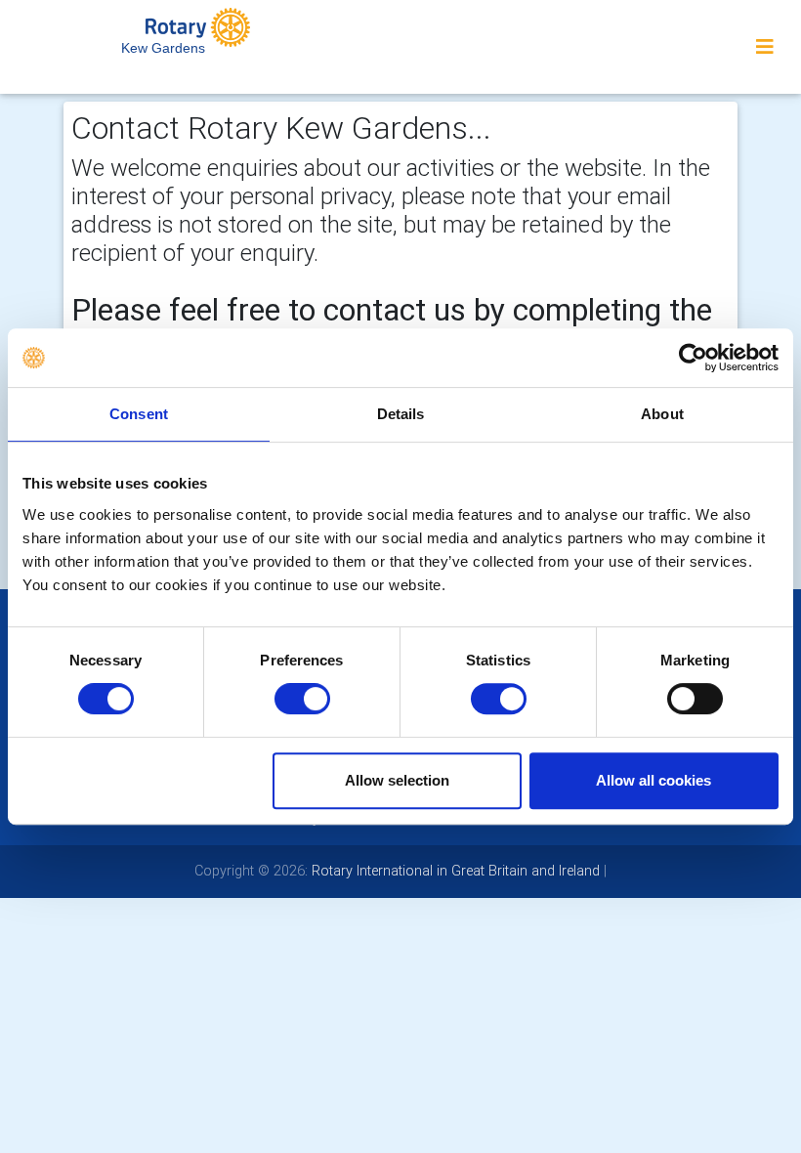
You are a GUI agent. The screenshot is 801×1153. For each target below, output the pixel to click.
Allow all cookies (653, 780)
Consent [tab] (138, 414)
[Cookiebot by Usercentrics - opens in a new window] (693, 357)
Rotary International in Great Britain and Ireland (454, 870)
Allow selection (397, 780)
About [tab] (662, 414)
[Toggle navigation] (764, 47)
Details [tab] (401, 414)
